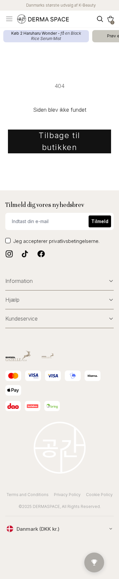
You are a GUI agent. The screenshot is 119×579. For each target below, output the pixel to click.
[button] (110, 19)
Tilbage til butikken (59, 141)
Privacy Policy (67, 494)
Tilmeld (99, 221)
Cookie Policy (99, 494)
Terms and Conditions (28, 494)
